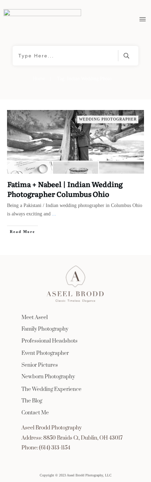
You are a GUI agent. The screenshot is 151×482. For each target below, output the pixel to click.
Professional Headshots (49, 341)
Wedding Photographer (108, 119)
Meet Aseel (34, 317)
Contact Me (35, 412)
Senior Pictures (39, 365)
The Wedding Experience (51, 389)
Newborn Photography (48, 376)
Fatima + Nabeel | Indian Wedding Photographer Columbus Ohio (65, 189)
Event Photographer (45, 353)
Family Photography (44, 329)
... (54, 213)
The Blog (31, 401)
